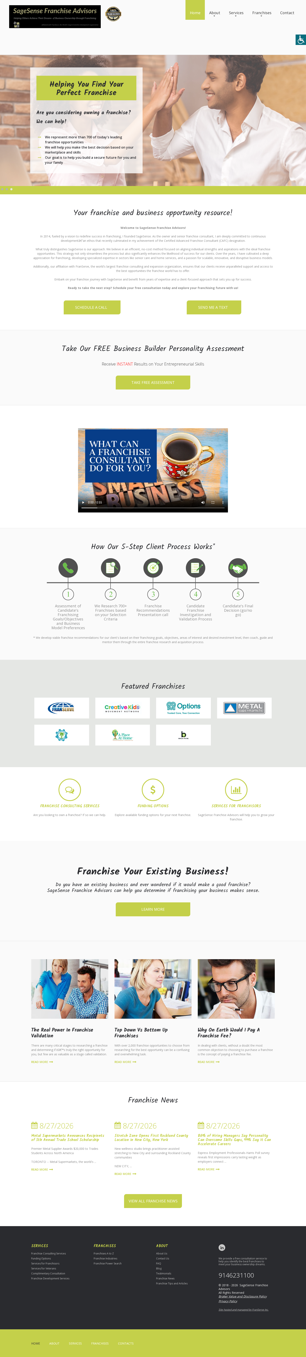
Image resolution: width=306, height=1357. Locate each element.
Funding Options (153, 806)
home (35, 1343)
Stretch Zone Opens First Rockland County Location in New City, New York (151, 1138)
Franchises (261, 12)
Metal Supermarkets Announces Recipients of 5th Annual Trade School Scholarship (67, 1138)
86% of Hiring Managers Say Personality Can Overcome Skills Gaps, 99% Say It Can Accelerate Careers (234, 1140)
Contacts (126, 1343)
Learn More (153, 909)
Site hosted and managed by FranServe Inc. (244, 1309)
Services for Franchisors (236, 806)
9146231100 (236, 1275)
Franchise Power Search (108, 1263)
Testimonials (163, 1273)
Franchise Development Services (50, 1278)
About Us (161, 1253)
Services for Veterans (43, 1268)
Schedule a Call (91, 307)
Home (195, 12)
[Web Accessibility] (301, 40)
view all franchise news (153, 1200)
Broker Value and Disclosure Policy (243, 1296)
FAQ (158, 1263)
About (214, 12)
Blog (159, 1268)
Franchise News (165, 1278)
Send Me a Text (213, 307)
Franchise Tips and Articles (172, 1283)
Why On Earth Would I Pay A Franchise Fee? (229, 1033)
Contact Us (162, 1258)
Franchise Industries (105, 1258)
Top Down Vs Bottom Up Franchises (141, 1033)
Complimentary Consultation (48, 1273)
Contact (287, 12)
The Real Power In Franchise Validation (62, 1033)
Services (236, 12)
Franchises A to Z (104, 1253)
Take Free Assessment (153, 382)
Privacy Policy (228, 1301)
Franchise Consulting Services (70, 806)
